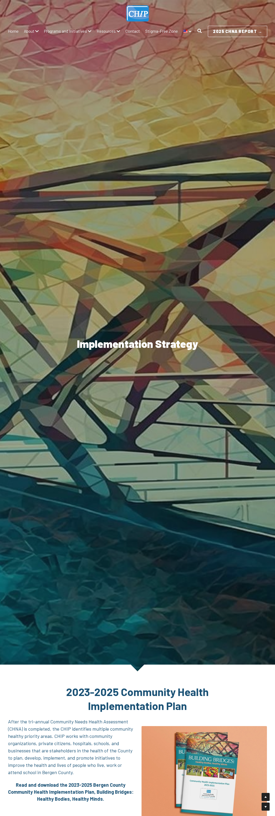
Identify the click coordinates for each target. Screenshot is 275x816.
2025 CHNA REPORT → (237, 31)
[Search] (199, 31)
